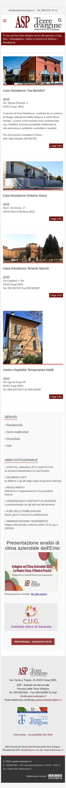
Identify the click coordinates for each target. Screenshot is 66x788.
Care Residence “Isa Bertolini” (24, 90)
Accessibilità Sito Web (40, 734)
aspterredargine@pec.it (48, 699)
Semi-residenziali (18, 431)
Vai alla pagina (39, 594)
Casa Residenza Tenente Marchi (26, 268)
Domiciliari (13, 438)
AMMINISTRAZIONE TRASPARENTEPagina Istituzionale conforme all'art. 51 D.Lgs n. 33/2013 (32, 525)
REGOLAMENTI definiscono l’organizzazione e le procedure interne (29, 491)
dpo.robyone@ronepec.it (51, 750)
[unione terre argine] (33, 721)
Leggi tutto (56, 145)
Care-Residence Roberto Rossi (25, 195)
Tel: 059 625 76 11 (47, 10)
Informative (20, 734)
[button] (60, 20)
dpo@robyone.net (29, 750)
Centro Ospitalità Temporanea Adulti (28, 370)
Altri (9, 445)
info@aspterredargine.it (21, 10)
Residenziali (14, 425)
